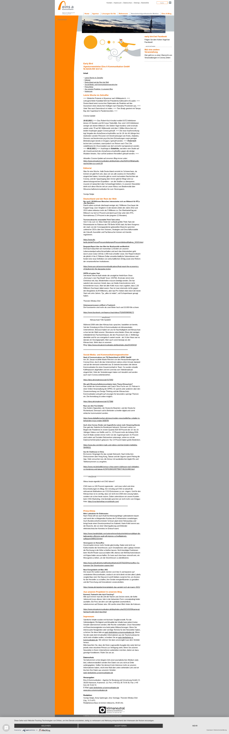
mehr (195, 726)
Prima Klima (89, 87)
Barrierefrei (145, 3)
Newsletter (62, 20)
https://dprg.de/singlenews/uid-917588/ (98, 401)
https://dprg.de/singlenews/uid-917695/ (98, 380)
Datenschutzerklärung (220, 730)
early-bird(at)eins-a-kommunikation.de (119, 632)
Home (87, 14)
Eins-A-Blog (166, 14)
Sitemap (137, 3)
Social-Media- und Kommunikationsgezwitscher (101, 84)
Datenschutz (127, 3)
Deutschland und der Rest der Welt (97, 82)
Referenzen (123, 14)
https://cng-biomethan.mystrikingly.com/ (103, 501)
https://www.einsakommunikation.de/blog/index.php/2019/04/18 (112, 345)
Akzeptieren (120, 726)
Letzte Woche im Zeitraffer (94, 78)
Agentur (95, 14)
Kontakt (109, 3)
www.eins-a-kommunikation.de (95, 690)
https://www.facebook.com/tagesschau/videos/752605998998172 (108, 312)
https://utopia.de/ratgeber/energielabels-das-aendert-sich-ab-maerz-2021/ (111, 587)
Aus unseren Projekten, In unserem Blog (99, 89)
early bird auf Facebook (150, 46)
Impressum (118, 3)
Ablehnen (46, 726)
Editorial (87, 80)
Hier (146, 55)
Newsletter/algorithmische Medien (145, 14)
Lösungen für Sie (109, 14)
